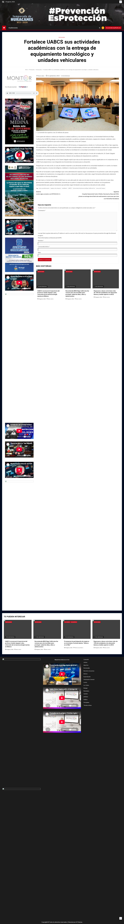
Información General (89, 679)
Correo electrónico (44, 246)
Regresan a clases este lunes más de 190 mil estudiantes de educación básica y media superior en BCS (105, 292)
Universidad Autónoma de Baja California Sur (84, 188)
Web (39, 252)
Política (85, 699)
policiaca (86, 696)
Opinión (86, 693)
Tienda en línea (88, 705)
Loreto (85, 682)
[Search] (100, 27)
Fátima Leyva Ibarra (78, 647)
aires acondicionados (44, 188)
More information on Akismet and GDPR (49, 238)
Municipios (74, 622)
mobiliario (64, 188)
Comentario (42, 210)
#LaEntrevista (13, 28)
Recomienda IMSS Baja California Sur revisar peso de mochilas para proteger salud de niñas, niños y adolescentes (77, 293)
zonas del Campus (100, 188)
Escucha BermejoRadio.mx (113, 28)
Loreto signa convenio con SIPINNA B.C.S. (48, 193)
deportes (86, 665)
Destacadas (62, 37)
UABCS (70, 188)
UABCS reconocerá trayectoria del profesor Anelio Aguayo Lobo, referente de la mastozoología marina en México (48, 293)
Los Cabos (67, 622)
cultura (85, 662)
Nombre (41, 240)
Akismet (113, 233)
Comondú (86, 659)
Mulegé (85, 688)
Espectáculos (87, 676)
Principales (86, 702)
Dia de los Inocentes (89, 671)
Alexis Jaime (41, 76)
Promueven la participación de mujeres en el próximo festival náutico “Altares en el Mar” (76, 643)
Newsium (71, 922)
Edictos (85, 673)
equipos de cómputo (56, 188)
